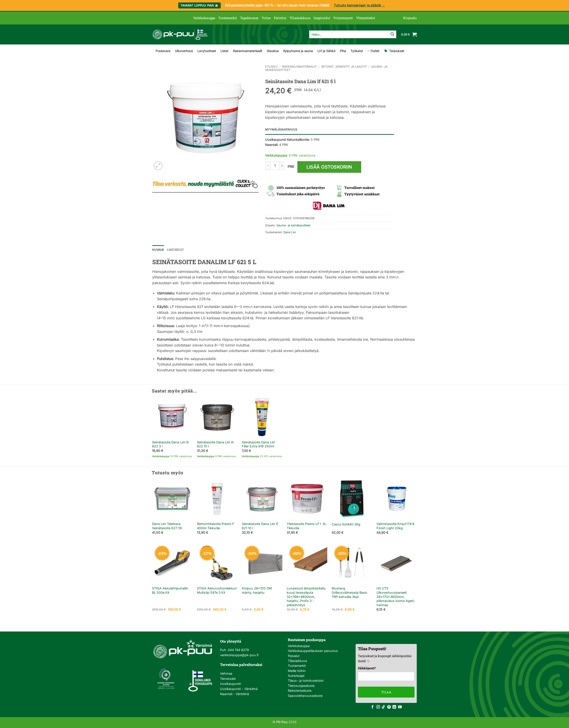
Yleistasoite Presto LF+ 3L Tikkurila (306, 526)
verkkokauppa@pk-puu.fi (239, 655)
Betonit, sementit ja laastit (344, 66)
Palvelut (280, 18)
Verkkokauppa (204, 18)
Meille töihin (297, 671)
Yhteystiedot (365, 18)
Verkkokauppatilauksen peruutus (313, 651)
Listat (224, 51)
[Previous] (152, 510)
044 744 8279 (238, 650)
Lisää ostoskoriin (329, 167)
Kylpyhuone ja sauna (298, 51)
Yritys (266, 18)
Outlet (375, 51)
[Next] (416, 510)
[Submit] (392, 34)
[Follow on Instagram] (378, 707)
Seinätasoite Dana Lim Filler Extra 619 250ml (258, 444)
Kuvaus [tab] (158, 249)
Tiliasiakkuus (300, 18)
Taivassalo (228, 678)
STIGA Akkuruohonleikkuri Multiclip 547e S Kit (217, 590)
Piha (343, 51)
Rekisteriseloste (299, 690)
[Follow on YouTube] (400, 707)
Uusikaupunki (230, 684)
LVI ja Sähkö (326, 51)
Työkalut (357, 51)
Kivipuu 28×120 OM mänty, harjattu (257, 590)
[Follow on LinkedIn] (394, 707)
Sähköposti (367, 668)
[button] (410, 18)
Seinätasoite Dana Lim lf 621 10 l (260, 526)
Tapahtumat (249, 18)
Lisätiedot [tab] (175, 249)
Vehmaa (226, 673)
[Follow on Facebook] (372, 707)
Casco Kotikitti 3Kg (346, 524)
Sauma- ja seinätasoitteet (293, 225)
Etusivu (271, 66)
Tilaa (386, 692)
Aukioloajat (296, 676)
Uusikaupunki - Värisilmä (239, 689)
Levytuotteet (206, 51)
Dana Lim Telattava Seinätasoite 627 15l (167, 526)
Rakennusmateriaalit (247, 51)
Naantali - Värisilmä (234, 694)
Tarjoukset (396, 51)
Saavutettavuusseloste (305, 696)
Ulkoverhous (184, 51)
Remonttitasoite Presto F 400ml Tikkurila (215, 526)
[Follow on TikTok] (383, 707)
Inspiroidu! (322, 18)
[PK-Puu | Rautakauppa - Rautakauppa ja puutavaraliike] (180, 34)
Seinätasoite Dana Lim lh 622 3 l (170, 444)
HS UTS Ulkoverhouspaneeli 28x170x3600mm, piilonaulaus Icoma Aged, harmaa (396, 596)
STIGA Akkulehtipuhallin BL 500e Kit (170, 590)
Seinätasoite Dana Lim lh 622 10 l (215, 444)
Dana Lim (289, 232)
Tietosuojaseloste (301, 686)
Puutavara (163, 51)
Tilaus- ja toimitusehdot (306, 680)
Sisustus (273, 51)
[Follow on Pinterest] (389, 707)
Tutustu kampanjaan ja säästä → (359, 5)
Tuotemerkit (227, 18)
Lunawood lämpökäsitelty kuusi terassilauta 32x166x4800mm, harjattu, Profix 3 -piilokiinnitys (306, 596)
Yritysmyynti (343, 18)
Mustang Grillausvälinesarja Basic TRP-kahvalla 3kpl (349, 592)
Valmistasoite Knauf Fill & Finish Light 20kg (395, 526)
